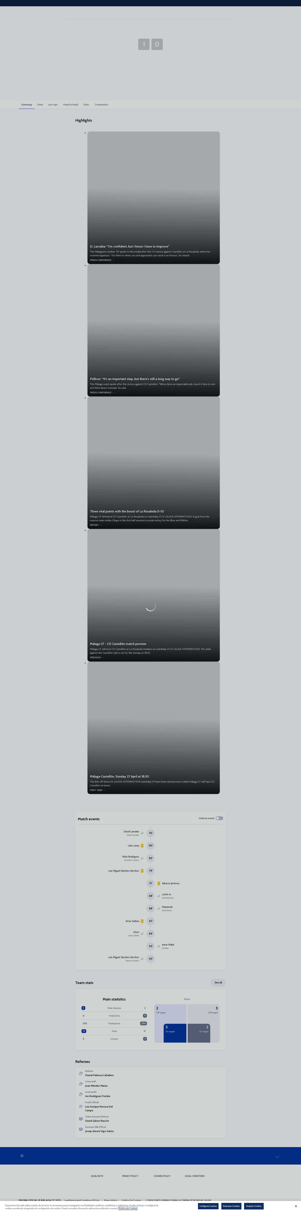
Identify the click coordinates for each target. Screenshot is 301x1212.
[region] (150, 1206)
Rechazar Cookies (231, 1206)
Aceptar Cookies (254, 1206)
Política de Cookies (128, 1208)
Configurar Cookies (208, 1206)
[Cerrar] (296, 1206)
